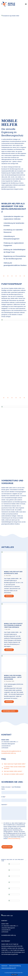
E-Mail (3, 796)
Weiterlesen (9, 596)
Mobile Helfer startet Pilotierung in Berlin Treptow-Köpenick (13, 625)
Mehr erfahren (14, 974)
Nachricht (4, 804)
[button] (26, 4)
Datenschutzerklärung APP (8, 968)
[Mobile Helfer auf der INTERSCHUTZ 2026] (14, 559)
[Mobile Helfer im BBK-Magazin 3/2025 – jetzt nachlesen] (14, 663)
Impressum (4, 965)
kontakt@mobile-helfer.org (8, 753)
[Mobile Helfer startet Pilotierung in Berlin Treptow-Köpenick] (14, 611)
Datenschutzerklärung (14, 838)
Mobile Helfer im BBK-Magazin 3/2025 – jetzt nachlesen (13, 677)
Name (3, 789)
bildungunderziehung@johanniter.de (11, 751)
